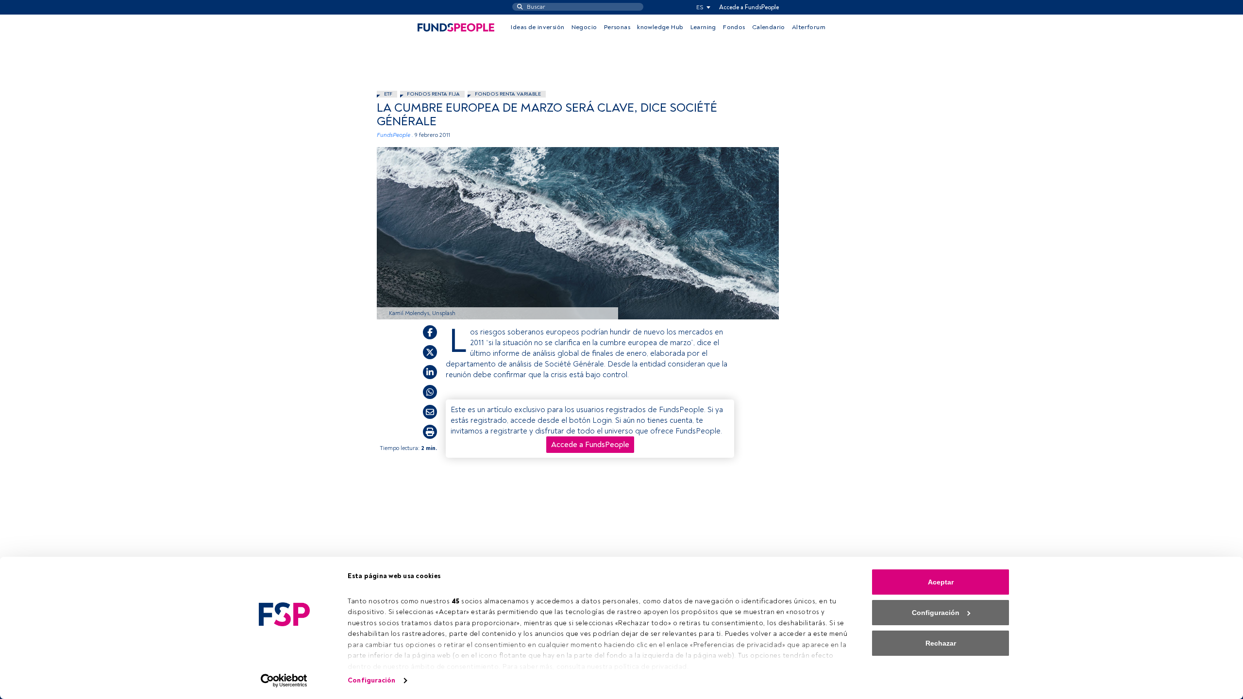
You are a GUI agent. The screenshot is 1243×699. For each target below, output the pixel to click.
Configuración (371, 680)
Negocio (584, 27)
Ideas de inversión (537, 27)
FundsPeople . (395, 135)
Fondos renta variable (508, 94)
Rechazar (940, 643)
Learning (703, 27)
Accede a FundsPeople (749, 7)
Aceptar (941, 582)
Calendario (768, 27)
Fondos (734, 27)
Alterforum (808, 27)
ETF (388, 94)
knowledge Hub (660, 27)
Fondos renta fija (433, 94)
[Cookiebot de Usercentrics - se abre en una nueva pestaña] (284, 680)
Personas (617, 27)
